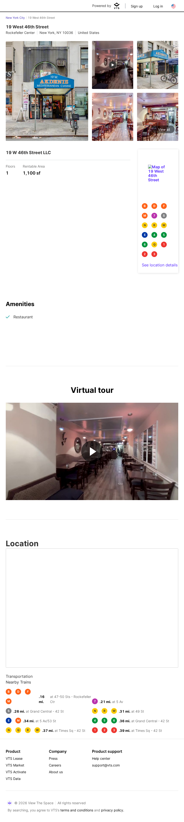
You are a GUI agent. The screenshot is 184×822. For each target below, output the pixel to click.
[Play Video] (92, 451)
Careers (55, 765)
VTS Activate (16, 772)
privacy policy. (112, 810)
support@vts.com (106, 765)
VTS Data (13, 779)
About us (56, 772)
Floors (10, 166)
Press (53, 758)
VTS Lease (14, 758)
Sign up (137, 6)
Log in (158, 6)
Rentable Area (34, 166)
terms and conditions (76, 810)
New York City (15, 17)
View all (164, 129)
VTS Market (15, 765)
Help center (101, 758)
